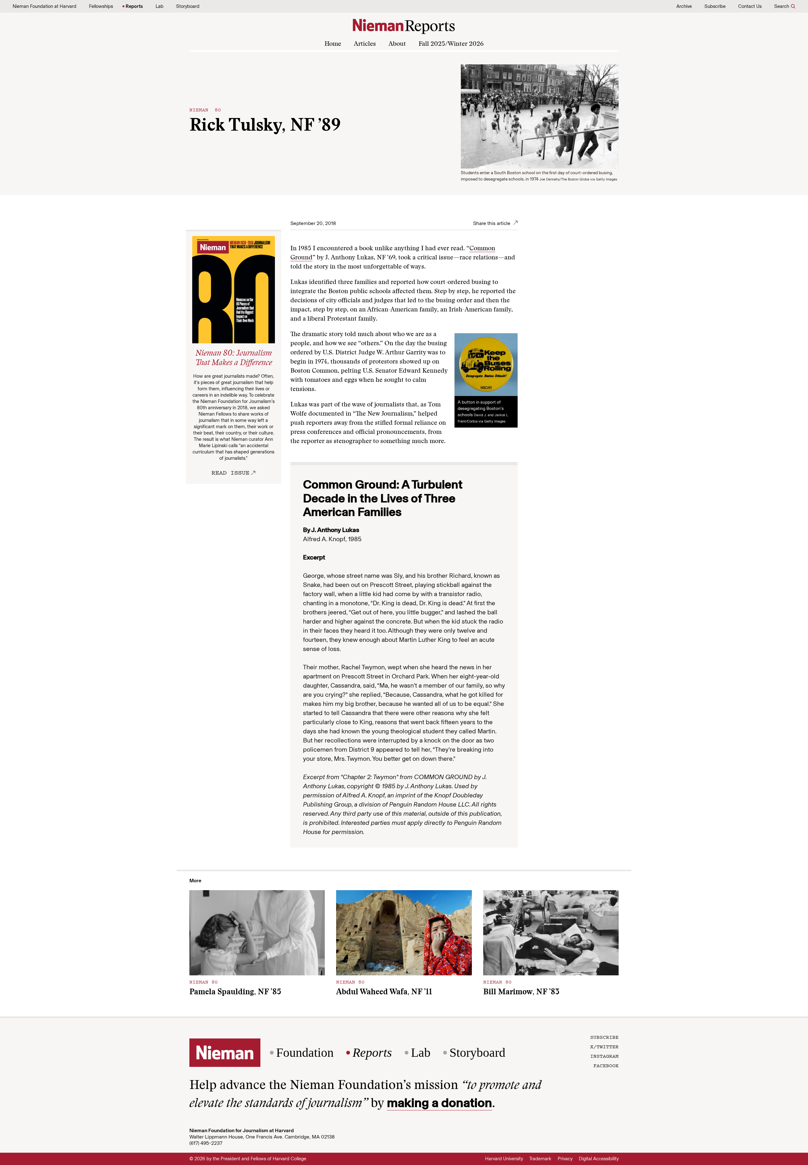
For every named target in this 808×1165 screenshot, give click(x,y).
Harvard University (504, 1159)
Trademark (540, 1159)
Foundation (305, 1052)
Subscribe (715, 6)
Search (781, 6)
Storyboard (187, 6)
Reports (134, 6)
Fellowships (101, 6)
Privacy (565, 1159)
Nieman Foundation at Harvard (44, 6)
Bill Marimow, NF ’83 (521, 992)
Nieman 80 (205, 109)
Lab (159, 6)
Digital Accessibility (599, 1159)
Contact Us (750, 6)
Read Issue (230, 472)
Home (332, 44)
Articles (365, 44)
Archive (684, 6)
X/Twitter (604, 1046)
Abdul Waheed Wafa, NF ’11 (384, 992)
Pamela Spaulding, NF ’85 (235, 992)
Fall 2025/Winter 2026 (451, 44)
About (397, 44)
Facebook (606, 1065)
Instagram (604, 1055)
